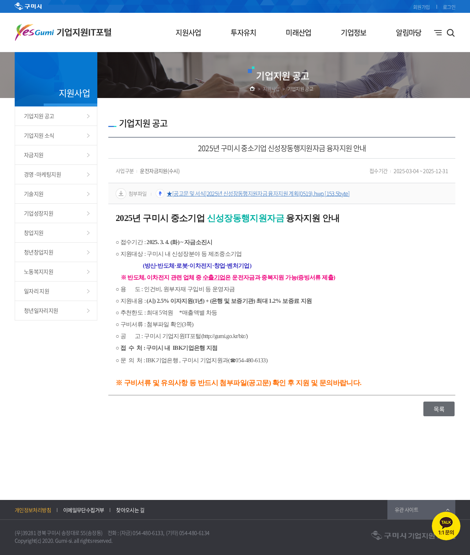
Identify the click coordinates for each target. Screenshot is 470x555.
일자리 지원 (36, 291)
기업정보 (353, 32)
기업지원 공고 (301, 88)
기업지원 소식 (39, 135)
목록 (439, 409)
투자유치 (243, 32)
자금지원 (33, 155)
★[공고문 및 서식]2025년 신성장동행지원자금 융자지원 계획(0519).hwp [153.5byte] (258, 193)
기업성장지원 (38, 213)
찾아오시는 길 (130, 510)
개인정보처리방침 (33, 510)
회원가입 (421, 6)
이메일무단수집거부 (83, 510)
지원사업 (188, 32)
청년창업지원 (38, 252)
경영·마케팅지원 (42, 174)
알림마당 (408, 32)
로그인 (449, 6)
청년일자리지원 (41, 310)
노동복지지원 (38, 272)
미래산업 (298, 32)
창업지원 (33, 233)
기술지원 (33, 194)
